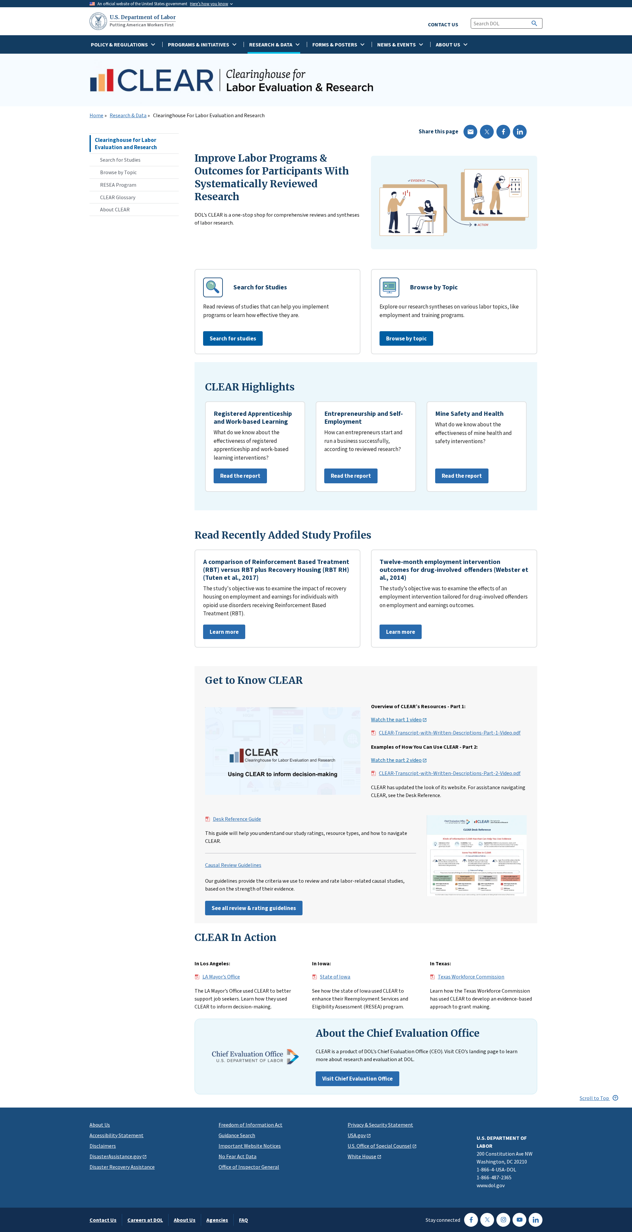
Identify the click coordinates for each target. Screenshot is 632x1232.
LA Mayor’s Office (221, 976)
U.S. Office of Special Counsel (379, 1145)
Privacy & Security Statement (380, 1124)
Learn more (221, 633)
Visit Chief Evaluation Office (357, 1078)
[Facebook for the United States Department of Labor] (471, 1220)
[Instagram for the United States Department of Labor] (503, 1220)
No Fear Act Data (237, 1156)
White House (362, 1156)
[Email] (470, 132)
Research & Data (128, 115)
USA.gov (357, 1135)
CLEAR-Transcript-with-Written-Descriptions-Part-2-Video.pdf (449, 773)
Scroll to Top (595, 1098)
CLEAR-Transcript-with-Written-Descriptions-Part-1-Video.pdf (449, 733)
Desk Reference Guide (237, 819)
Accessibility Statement (117, 1135)
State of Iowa (335, 976)
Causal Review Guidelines (233, 865)
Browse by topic (406, 338)
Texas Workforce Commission (471, 976)
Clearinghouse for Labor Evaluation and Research (126, 143)
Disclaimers (103, 1145)
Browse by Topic (118, 172)
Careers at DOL (145, 1220)
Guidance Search (237, 1135)
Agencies (217, 1220)
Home (96, 115)
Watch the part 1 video (396, 719)
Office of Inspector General (249, 1167)
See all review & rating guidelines (254, 908)
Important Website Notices (250, 1145)
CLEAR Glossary (117, 197)
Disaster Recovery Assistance (122, 1167)
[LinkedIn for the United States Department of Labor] (535, 1220)
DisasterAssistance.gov (116, 1156)
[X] (487, 132)
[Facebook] (503, 132)
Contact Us (103, 1220)
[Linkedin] (520, 132)
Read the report (237, 477)
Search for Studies (120, 159)
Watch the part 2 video (396, 760)
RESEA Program (118, 184)
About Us (100, 1124)
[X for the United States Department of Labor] (487, 1220)
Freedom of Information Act (250, 1124)
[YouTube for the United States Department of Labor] (519, 1220)
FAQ (243, 1220)
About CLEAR (115, 209)
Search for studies (233, 338)
